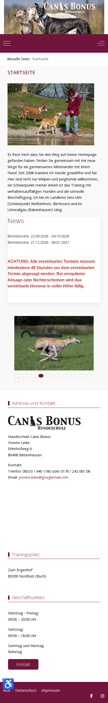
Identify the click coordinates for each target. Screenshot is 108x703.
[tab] (16, 375)
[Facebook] (91, 696)
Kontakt (23, 664)
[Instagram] (102, 696)
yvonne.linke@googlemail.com (43, 477)
